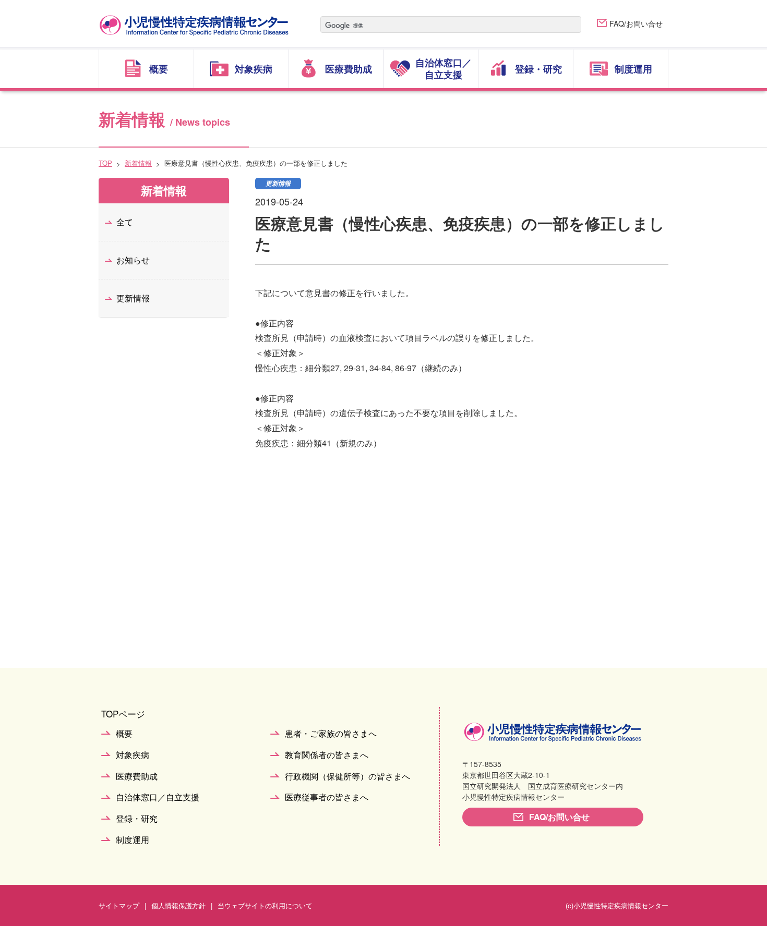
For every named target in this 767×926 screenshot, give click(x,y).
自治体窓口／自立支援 (157, 797)
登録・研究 (137, 818)
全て (124, 222)
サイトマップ (119, 905)
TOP (105, 163)
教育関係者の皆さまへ (326, 755)
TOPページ (123, 713)
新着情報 (138, 163)
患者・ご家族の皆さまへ (331, 733)
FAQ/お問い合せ (636, 23)
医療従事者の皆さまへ (326, 797)
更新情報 (133, 298)
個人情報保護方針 (178, 905)
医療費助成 (137, 776)
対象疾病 (132, 755)
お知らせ (133, 260)
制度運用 (132, 840)
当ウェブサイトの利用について (265, 905)
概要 (124, 733)
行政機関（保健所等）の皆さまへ (347, 776)
